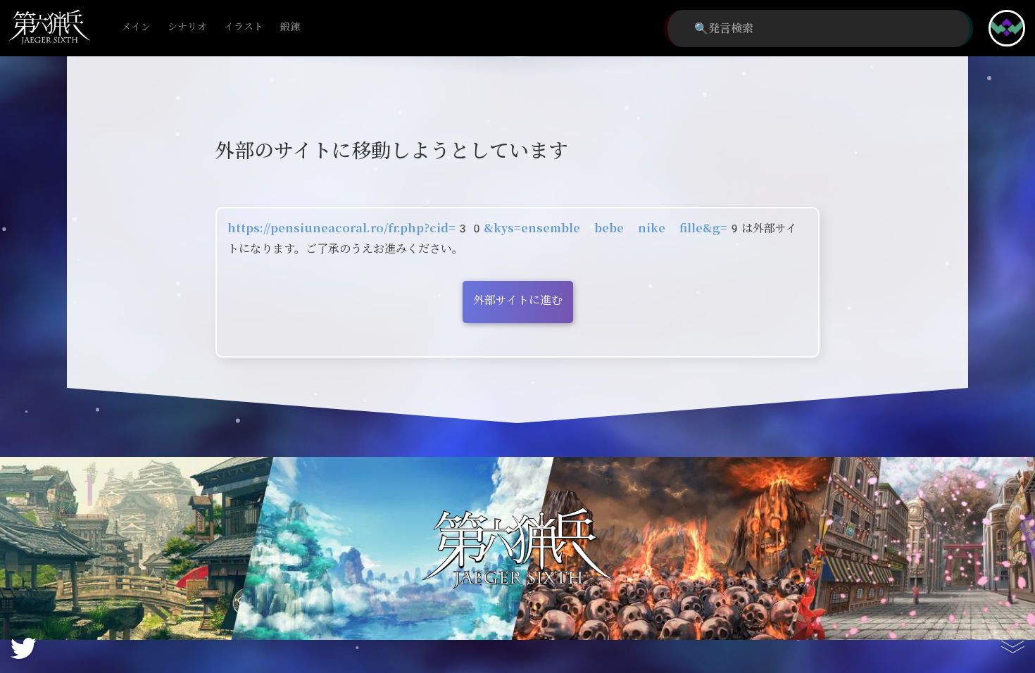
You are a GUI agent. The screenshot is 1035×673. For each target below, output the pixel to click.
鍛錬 (290, 27)
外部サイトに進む (518, 300)
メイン (136, 27)
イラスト (243, 27)
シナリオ (187, 27)
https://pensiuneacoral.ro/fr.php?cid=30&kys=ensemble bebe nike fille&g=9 (484, 228)
